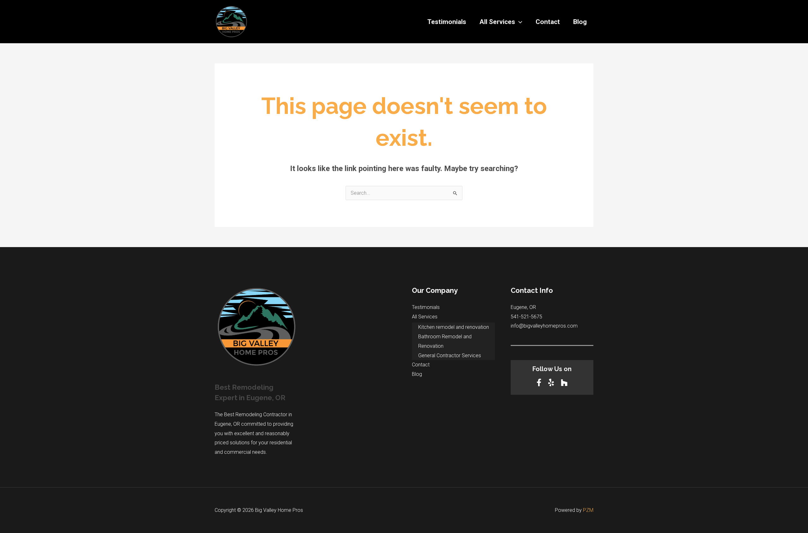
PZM (588, 510)
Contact (548, 22)
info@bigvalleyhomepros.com (544, 326)
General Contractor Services (449, 355)
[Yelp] (552, 382)
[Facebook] (540, 382)
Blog (580, 22)
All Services (497, 22)
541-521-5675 (526, 317)
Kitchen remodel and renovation (453, 327)
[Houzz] (564, 382)
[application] (518, 22)
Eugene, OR (523, 307)
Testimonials (446, 22)
